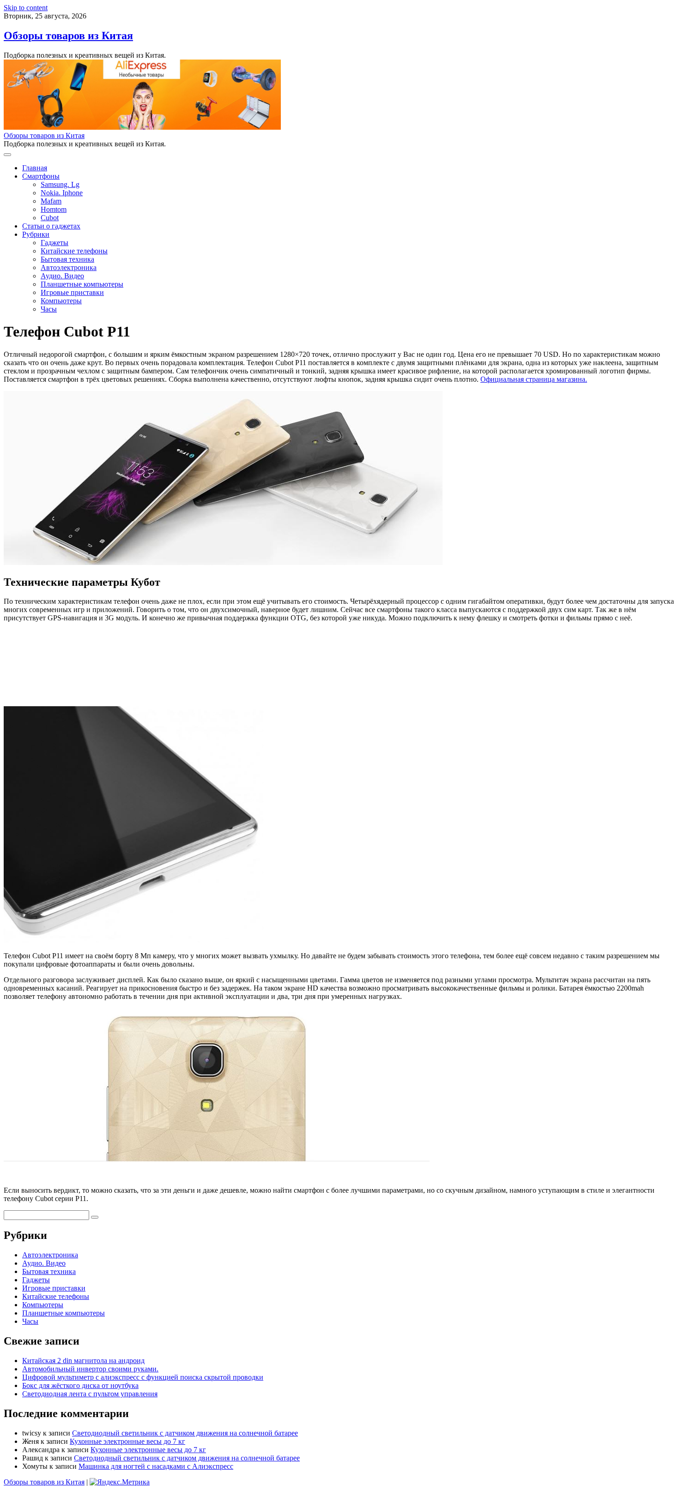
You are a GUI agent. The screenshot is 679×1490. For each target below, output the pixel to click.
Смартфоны (41, 176)
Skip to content (26, 8)
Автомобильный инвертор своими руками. (90, 1369)
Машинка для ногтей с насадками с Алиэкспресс (156, 1466)
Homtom (54, 209)
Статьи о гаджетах (51, 226)
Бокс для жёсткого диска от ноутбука (80, 1385)
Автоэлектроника (69, 267)
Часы (49, 309)
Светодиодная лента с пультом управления (90, 1394)
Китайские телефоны (74, 251)
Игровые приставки (72, 292)
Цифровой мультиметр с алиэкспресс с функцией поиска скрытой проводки (142, 1377)
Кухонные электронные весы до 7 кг (127, 1441)
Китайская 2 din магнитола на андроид (83, 1360)
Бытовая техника (67, 259)
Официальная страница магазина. (533, 379)
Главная (34, 168)
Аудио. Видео (62, 276)
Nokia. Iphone (62, 193)
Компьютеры (61, 301)
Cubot (50, 218)
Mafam (51, 201)
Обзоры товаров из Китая (68, 36)
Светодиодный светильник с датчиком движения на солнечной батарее (185, 1433)
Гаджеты (54, 242)
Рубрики (35, 234)
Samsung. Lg (60, 184)
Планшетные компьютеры (82, 284)
